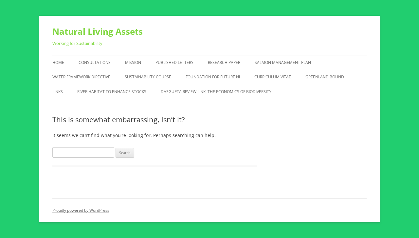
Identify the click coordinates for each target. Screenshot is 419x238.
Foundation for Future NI (213, 77)
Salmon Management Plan (283, 62)
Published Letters (174, 62)
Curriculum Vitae (272, 77)
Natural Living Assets (97, 31)
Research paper (224, 62)
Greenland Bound (324, 77)
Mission (133, 62)
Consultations (95, 62)
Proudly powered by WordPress (80, 210)
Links (57, 91)
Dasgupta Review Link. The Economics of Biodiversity (216, 91)
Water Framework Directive (81, 77)
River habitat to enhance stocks (111, 91)
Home (58, 62)
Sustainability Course (148, 77)
